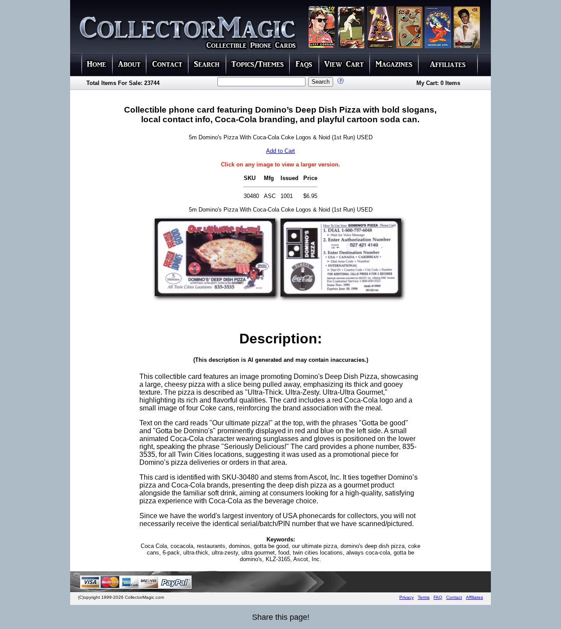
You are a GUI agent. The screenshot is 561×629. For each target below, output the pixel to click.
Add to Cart (280, 151)
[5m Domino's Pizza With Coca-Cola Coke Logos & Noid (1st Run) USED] (215, 293)
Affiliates (474, 597)
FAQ (437, 597)
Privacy (406, 597)
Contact (454, 597)
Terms (424, 597)
